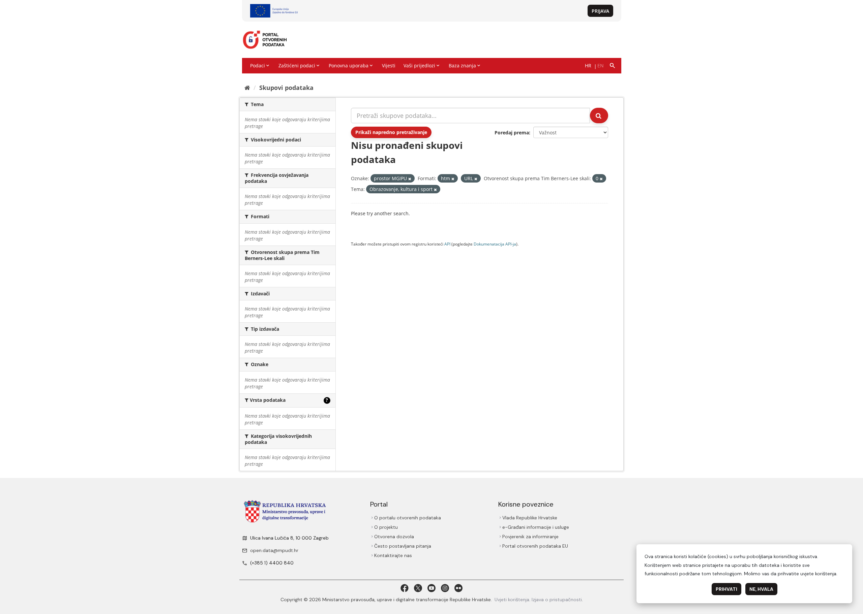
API (447, 244)
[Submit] (599, 115)
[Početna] (247, 88)
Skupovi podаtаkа (286, 88)
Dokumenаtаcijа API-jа (495, 244)
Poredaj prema (512, 132)
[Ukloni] (409, 178)
